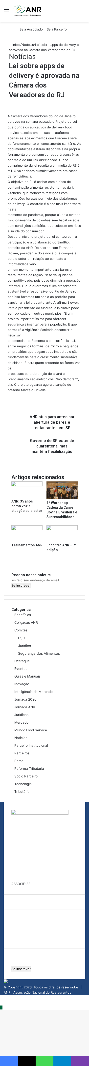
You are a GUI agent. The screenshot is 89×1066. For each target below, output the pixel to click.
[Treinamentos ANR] (27, 529)
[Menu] (6, 12)
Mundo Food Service (30, 730)
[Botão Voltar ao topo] (1, 1007)
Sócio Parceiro (26, 776)
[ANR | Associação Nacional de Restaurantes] (27, 10)
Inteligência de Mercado (33, 692)
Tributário (21, 792)
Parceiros (21, 753)
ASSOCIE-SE (20, 884)
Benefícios (22, 615)
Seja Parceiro (57, 29)
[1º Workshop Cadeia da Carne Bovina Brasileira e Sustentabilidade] (62, 498)
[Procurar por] (82, 12)
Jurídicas (21, 715)
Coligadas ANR (26, 622)
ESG (21, 638)
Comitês (20, 630)
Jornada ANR (24, 707)
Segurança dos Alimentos (39, 653)
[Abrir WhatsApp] (76, 1053)
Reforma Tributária (29, 768)
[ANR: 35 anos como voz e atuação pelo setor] (27, 485)
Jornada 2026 (25, 699)
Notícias (28, 45)
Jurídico (24, 646)
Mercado (21, 722)
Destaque (22, 661)
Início (15, 45)
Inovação (21, 684)
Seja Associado (31, 29)
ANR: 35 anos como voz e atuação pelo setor (26, 506)
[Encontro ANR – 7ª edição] (62, 529)
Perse (18, 761)
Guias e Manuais (27, 676)
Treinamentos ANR (27, 545)
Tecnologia (23, 784)
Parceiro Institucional (31, 745)
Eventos (20, 669)
